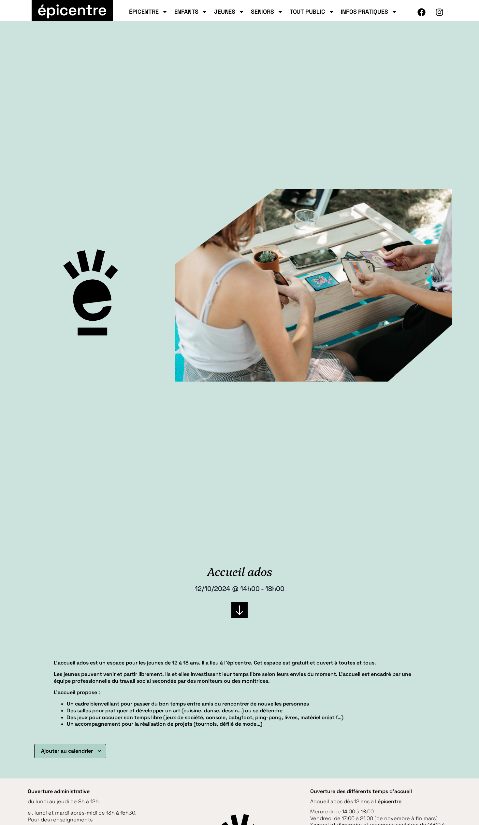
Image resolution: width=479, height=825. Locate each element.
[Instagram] (439, 12)
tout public (307, 11)
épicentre (143, 11)
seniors (262, 11)
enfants (186, 11)
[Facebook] (422, 12)
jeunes (224, 11)
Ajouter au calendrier (67, 751)
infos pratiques (364, 11)
